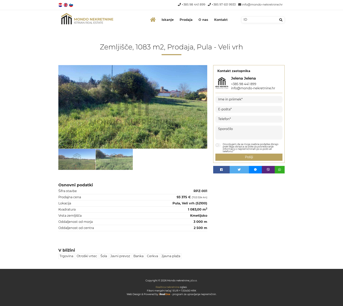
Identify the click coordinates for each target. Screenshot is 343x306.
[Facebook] (221, 169)
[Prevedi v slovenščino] (71, 5)
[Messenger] (255, 169)
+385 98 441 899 (193, 4)
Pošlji (249, 157)
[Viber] (268, 169)
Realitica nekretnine (167, 287)
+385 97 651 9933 (223, 4)
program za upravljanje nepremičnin (194, 294)
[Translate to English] (66, 5)
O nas (203, 20)
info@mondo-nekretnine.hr (262, 4)
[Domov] (153, 19)
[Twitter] (239, 169)
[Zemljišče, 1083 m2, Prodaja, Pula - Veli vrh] (132, 107)
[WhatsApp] (280, 169)
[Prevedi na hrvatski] (60, 5)
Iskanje (168, 20)
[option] (77, 159)
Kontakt (221, 20)
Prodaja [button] (186, 20)
